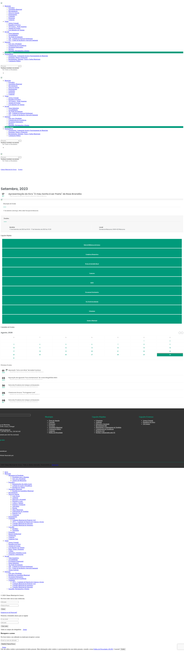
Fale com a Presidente (15, 44)
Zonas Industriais (13, 33)
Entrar (25, 629)
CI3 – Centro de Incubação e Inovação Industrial (23, 40)
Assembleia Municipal (15, 84)
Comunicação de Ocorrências (17, 45)
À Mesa (10, 551)
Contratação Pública (14, 61)
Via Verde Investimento (15, 37)
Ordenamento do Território (20, 511)
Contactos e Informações (15, 554)
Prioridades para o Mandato (20, 477)
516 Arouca (146, 424)
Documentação (13, 86)
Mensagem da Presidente (15, 475)
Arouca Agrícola (13, 570)
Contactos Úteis (13, 539)
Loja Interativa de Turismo (16, 30)
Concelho (52, 422)
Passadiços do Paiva (14, 25)
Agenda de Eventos (14, 28)
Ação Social (16, 496)
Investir (7, 32)
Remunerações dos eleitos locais (22, 484)
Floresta (14, 508)
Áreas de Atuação (13, 87)
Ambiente (99, 422)
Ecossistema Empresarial (15, 561)
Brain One (55, 465)
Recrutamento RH (101, 426)
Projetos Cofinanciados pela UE (105, 432)
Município (8, 80)
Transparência (9, 54)
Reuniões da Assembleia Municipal (23, 491)
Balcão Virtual (9, 52)
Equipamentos (12, 89)
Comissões (11, 91)
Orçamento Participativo (15, 47)
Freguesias (11, 92)
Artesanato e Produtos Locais (17, 553)
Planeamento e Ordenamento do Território (108, 427)
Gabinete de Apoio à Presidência (22, 486)
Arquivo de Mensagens (19, 480)
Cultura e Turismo (17, 503)
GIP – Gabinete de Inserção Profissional (20, 38)
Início (6, 472)
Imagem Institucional (14, 534)
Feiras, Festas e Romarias (16, 549)
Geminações (12, 535)
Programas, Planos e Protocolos (18, 57)
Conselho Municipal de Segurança (22, 525)
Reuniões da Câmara (18, 487)
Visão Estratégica (13, 558)
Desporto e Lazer (17, 501)
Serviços (11, 49)
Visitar (7, 21)
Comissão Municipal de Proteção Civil (24, 520)
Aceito (123, 649)
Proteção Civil (100, 431)
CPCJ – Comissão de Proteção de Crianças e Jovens (28, 522)
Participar (7, 42)
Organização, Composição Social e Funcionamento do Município (28, 56)
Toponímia (15, 530)
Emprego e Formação (18, 504)
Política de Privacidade (56, 432)
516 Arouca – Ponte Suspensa (17, 26)
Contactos (11, 20)
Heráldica (15, 528)
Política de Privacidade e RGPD (103, 649)
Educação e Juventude (102, 424)
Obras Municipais (17, 510)
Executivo (11, 82)
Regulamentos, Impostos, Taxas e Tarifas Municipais (24, 59)
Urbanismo (99, 420)
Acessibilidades (13, 35)
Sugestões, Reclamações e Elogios (18, 50)
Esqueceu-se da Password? (9, 612)
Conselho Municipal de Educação (22, 523)
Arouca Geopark (13, 23)
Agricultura (15, 506)
